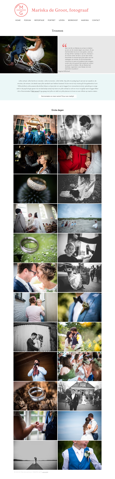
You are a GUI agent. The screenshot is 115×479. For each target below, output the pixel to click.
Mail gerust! (35, 91)
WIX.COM (45, 472)
